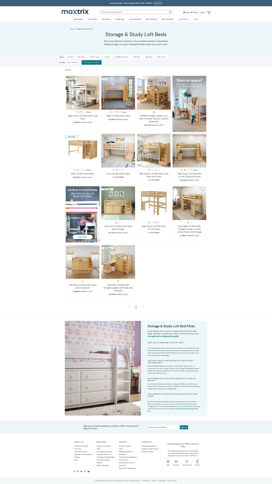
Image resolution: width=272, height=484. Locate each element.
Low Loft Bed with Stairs (118, 173)
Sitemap (154, 480)
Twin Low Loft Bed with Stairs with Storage (118, 227)
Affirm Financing (102, 465)
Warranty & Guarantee (127, 468)
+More (88, 112)
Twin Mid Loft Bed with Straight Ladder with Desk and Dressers (118, 288)
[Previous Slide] (72, 47)
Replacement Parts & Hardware (126, 464)
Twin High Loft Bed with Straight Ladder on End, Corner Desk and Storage (189, 229)
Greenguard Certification (83, 454)
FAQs (121, 449)
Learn (195, 19)
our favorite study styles (160, 355)
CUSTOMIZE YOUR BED (90, 62)
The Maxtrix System (81, 446)
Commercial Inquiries (148, 446)
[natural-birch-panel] (81, 112)
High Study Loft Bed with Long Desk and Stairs (153, 175)
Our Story (77, 449)
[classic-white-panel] (85, 112)
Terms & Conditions (134, 480)
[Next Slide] (200, 47)
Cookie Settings (172, 480)
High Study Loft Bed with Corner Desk (154, 227)
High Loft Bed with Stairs (118, 115)
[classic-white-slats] (75, 112)
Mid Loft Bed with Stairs (82, 173)
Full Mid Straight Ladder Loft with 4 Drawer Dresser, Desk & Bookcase (154, 118)
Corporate (146, 442)
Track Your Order (125, 446)
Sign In (203, 12)
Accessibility (161, 480)
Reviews (77, 457)
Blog (75, 460)
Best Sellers (168, 19)
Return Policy (123, 460)
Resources (102, 442)
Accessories (135, 19)
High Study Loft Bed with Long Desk (82, 117)
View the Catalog (80, 452)
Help (187, 12)
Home (72, 29)
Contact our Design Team (103, 447)
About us (78, 442)
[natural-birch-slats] (78, 112)
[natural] (154, 112)
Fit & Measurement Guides (103, 461)
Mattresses (151, 19)
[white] (120, 223)
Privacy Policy (146, 480)
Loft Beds (92, 19)
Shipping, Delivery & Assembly (126, 453)
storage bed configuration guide (163, 336)
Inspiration (183, 19)
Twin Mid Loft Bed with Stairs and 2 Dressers (83, 286)
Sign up (184, 427)
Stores (195, 12)
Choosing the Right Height (106, 457)
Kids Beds (106, 19)
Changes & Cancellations (128, 457)
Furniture (120, 19)
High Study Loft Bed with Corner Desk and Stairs (189, 175)
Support (123, 442)
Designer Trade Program (150, 449)
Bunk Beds (78, 19)
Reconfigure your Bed (104, 452)
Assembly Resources (104, 454)
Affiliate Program (147, 452)
